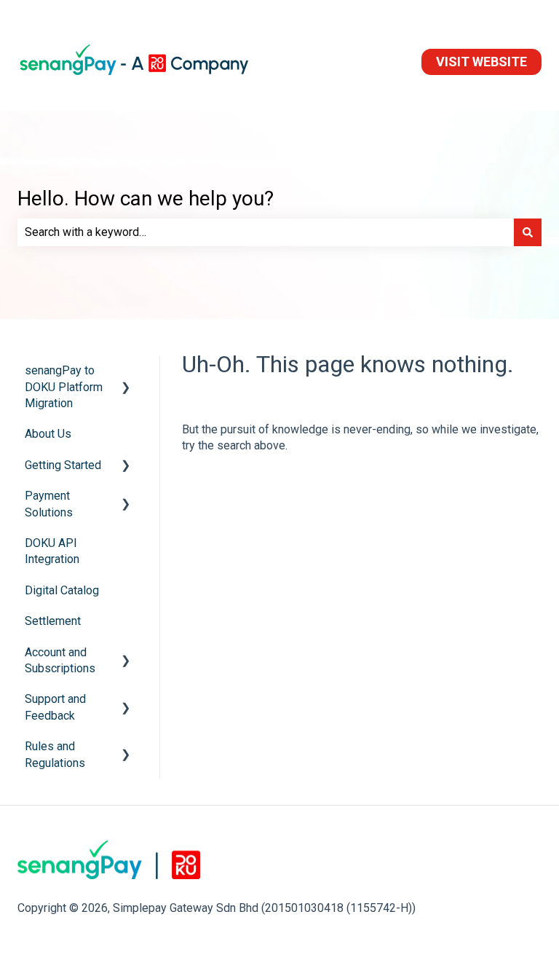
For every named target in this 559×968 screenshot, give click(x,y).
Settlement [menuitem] (53, 621)
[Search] (528, 232)
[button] (126, 372)
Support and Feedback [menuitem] (55, 707)
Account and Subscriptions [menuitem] (60, 660)
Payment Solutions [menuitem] (49, 504)
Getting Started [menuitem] (63, 465)
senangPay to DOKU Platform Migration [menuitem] (64, 386)
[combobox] (265, 232)
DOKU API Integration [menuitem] (52, 551)
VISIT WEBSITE (481, 61)
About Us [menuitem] (48, 434)
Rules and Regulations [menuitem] (55, 754)
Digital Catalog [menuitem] (62, 590)
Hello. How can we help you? (145, 198)
